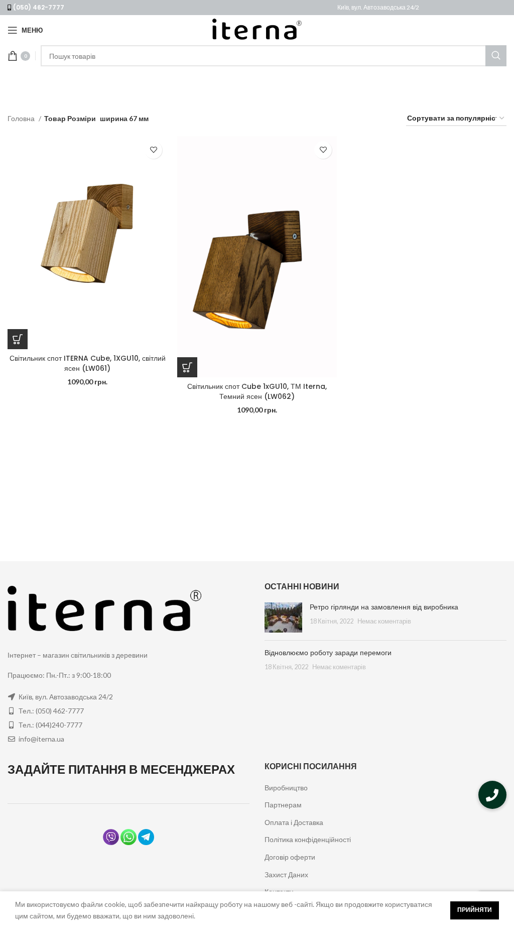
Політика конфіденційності (308, 839)
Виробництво (286, 787)
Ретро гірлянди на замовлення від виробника (384, 607)
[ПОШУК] (495, 55)
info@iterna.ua (41, 739)
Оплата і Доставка (294, 822)
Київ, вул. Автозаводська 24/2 (378, 7)
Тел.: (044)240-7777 (50, 724)
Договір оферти (290, 857)
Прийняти (474, 909)
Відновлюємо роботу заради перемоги (328, 653)
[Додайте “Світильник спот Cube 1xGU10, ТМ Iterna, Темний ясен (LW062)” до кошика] (187, 367)
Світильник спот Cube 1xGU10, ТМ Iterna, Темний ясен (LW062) (257, 391)
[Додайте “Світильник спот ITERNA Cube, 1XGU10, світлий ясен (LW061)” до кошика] (18, 339)
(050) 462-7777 (38, 7)
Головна (22, 118)
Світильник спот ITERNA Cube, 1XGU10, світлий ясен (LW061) (88, 363)
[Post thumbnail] (283, 617)
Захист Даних (286, 874)
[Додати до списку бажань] (153, 150)
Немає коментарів (384, 621)
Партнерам (283, 804)
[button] (492, 795)
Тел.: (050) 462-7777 (51, 710)
